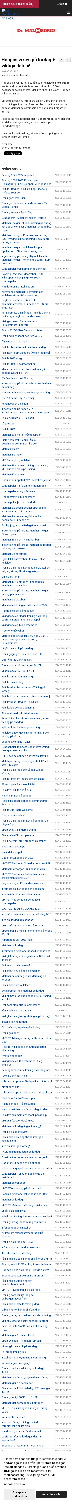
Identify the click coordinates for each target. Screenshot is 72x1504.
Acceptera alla (51, 1494)
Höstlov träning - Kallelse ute (18, 286)
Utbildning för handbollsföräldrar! (21, 1309)
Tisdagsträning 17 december (18, 496)
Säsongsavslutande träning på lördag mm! (26, 1070)
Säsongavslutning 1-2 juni (16, 741)
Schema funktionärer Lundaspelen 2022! (25, 1193)
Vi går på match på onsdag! (17, 648)
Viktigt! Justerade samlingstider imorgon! (25, 1320)
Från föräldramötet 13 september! (21, 1004)
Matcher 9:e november (14, 553)
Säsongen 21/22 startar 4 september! (23, 1445)
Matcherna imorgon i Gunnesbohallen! (23, 868)
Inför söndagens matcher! (16, 1227)
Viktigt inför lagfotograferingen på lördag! (26, 1016)
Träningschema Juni (13, 197)
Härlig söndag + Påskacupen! (18, 1103)
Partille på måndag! (13, 682)
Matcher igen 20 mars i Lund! (18, 1335)
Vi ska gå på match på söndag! (19, 1346)
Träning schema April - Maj (17, 212)
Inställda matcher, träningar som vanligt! (24, 1357)
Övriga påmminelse (13, 815)
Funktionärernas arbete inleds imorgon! (24, 1157)
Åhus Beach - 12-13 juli (15, 341)
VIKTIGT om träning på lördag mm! (21, 1188)
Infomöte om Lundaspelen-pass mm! (23, 888)
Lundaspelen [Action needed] (18, 502)
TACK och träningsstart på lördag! (21, 1151)
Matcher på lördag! (12, 945)
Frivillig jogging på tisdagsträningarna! (24, 525)
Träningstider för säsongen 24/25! (21, 665)
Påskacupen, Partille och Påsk (19, 784)
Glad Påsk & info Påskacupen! (19, 1098)
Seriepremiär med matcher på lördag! (23, 990)
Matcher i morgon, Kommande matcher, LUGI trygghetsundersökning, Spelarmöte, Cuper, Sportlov (26, 239)
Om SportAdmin (11, 576)
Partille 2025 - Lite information (19, 363)
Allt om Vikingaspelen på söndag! (21, 1027)
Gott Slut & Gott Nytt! (13, 846)
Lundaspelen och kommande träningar (24, 268)
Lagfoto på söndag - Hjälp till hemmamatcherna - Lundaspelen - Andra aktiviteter (25, 304)
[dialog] (36, 1477)
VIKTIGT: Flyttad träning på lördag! (21, 1289)
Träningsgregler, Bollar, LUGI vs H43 (22, 654)
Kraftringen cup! (11, 1086)
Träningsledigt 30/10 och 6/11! (19, 1397)
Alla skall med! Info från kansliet (20, 713)
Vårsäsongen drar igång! (16, 1363)
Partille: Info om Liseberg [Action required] (26, 352)
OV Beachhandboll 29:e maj (17, 378)
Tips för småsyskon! (13, 630)
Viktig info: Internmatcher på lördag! (22, 925)
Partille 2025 (8, 429)
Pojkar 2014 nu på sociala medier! (21, 970)
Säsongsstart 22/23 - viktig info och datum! (26, 1264)
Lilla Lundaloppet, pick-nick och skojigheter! (27, 1092)
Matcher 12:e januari (13, 474)
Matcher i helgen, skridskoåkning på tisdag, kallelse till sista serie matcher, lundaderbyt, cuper (27, 227)
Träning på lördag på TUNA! (18, 1241)
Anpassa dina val (14, 1484)
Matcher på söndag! (13, 1182)
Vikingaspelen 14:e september (19, 624)
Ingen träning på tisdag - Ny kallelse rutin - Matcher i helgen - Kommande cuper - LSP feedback (26, 260)
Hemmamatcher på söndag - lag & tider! (25, 1109)
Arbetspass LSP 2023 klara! (17, 939)
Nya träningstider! (12, 1055)
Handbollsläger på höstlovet (18, 610)
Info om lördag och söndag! (18, 919)
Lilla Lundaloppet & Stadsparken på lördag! (27, 1081)
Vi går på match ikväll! (14, 1210)
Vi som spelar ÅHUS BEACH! (18, 670)
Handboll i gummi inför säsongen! (21, 1431)
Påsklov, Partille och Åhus (16, 789)
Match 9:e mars (10, 448)
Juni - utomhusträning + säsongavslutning (26, 392)
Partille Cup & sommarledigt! (18, 676)
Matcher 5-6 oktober (13, 599)
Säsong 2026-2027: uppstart (18, 175)
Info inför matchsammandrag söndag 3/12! (26, 914)
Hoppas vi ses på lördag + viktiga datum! (25, 1269)
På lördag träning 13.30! (15, 1351)
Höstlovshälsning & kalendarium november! (27, 1216)
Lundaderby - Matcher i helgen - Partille (24, 217)
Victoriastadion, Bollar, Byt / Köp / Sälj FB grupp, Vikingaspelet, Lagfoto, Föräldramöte (25, 639)
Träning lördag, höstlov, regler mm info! (24, 1222)
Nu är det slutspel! (12, 852)
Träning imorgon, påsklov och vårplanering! (26, 1315)
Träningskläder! (10, 1032)
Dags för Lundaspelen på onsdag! (21, 1162)
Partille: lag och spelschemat (18, 707)
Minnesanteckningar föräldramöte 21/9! (24, 605)
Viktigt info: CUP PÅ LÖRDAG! (18, 1120)
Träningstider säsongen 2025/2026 (22, 335)
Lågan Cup (8, 423)
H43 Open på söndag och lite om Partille (25, 755)
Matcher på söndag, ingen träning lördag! (25, 1377)
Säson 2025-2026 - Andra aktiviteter (22, 330)
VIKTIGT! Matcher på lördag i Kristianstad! (25, 1205)
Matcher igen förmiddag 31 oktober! (22, 1402)
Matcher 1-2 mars (12, 454)
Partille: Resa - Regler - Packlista (20, 701)
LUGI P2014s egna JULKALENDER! (21, 908)
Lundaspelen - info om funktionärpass (24, 485)
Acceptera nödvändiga (19, 1494)
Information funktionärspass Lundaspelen (26, 950)
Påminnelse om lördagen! (16, 1010)
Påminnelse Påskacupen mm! (18, 835)
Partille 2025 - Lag (12, 358)
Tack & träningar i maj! (14, 1075)
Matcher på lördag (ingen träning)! (21, 1126)
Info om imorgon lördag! (16, 1146)
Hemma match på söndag (17, 795)
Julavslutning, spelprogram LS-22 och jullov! (27, 1168)
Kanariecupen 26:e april (15, 403)
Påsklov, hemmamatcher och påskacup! (24, 1114)
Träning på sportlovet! (14, 1131)
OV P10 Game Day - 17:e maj (18, 398)
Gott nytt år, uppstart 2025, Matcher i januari (26, 480)
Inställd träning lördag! (14, 1021)
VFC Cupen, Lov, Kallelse (16, 460)
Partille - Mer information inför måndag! (24, 347)
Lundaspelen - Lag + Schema (18, 491)
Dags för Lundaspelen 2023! (18, 857)
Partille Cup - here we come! (17, 809)
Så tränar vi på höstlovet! (16, 965)
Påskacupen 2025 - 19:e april (18, 417)
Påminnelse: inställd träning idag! (20, 1304)
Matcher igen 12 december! (17, 1383)
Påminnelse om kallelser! (16, 985)
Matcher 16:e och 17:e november (20, 539)
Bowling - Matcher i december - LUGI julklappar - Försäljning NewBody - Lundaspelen (23, 277)
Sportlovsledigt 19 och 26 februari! (21, 1340)
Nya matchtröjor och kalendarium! (21, 894)
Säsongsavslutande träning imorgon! (23, 1275)
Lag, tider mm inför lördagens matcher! (24, 840)
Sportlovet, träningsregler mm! (19, 829)
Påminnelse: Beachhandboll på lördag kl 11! (27, 1258)
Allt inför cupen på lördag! (17, 1253)
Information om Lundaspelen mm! (21, 1247)
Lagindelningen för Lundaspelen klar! (23, 883)
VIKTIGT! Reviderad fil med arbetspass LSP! (26, 863)
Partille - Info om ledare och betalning (23, 778)
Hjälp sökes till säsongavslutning (21, 727)
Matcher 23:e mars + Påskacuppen (21, 434)
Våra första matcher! (13, 1417)
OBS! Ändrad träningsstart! (17, 659)
